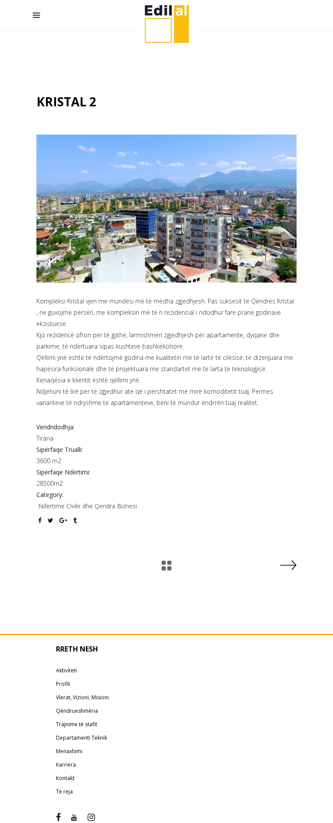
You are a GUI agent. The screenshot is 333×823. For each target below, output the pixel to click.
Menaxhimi (69, 751)
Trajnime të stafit (76, 724)
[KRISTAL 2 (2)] (166, 209)
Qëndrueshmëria (77, 710)
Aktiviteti (66, 670)
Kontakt (65, 778)
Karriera (66, 764)
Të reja (64, 791)
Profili (63, 684)
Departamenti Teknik (81, 737)
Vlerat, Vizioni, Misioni (82, 697)
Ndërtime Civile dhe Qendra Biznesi (87, 506)
